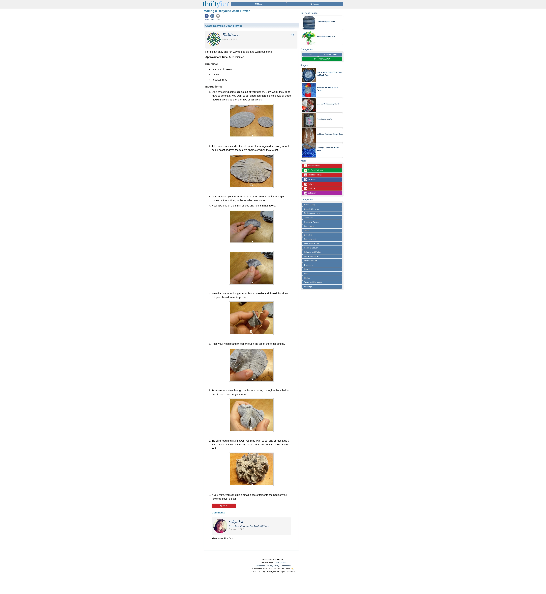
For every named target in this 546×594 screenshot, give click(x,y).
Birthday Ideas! (312, 166)
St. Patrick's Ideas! (314, 170)
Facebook (311, 179)
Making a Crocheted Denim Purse (328, 149)
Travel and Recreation (313, 282)
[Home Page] (216, 1)
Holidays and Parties (312, 252)
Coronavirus (309, 226)
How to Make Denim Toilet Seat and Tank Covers (329, 73)
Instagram (311, 193)
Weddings (308, 286)
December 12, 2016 (322, 59)
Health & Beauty (311, 248)
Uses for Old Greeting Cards (328, 104)
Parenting (308, 269)
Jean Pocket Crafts (324, 119)
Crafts (310, 55)
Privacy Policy (273, 566)
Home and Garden (311, 256)
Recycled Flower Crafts (326, 36)
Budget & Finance (311, 209)
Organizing (308, 265)
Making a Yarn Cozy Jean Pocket (327, 88)
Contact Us (286, 566)
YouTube (311, 188)
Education (308, 235)
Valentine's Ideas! (313, 175)
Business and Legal (312, 213)
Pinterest (311, 184)
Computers (308, 218)
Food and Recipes (311, 243)
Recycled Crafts (330, 55)
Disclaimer (260, 566)
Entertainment (310, 239)
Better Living (309, 205)
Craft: (223, 25)
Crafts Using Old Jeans (326, 21)
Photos (307, 278)
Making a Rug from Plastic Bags (330, 134)
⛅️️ (292, 569)
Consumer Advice (311, 222)
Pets (306, 274)
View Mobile (280, 563)
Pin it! (225, 506)
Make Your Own (310, 261)
